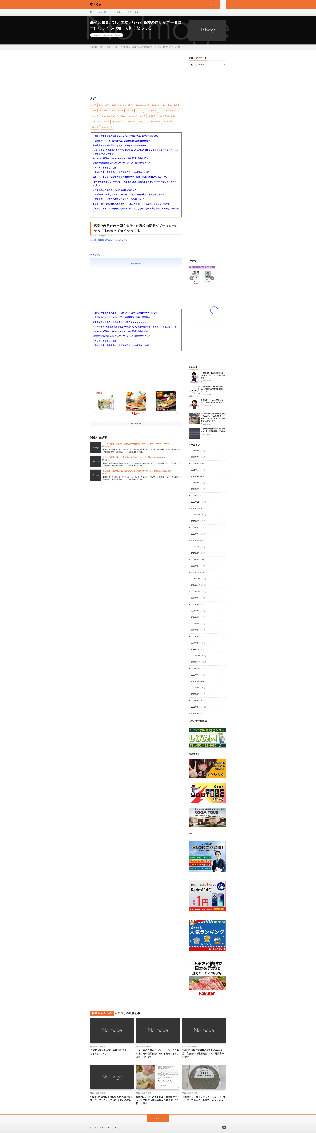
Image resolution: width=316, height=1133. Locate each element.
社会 (136, 12)
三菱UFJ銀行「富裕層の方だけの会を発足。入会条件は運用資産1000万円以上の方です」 (203, 1053)
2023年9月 (195, 675)
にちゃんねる (150, 111)
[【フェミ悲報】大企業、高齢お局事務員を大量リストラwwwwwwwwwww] (95, 447)
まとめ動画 (101, 12)
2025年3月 (195, 560)
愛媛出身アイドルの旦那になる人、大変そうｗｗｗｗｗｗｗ (119, 145)
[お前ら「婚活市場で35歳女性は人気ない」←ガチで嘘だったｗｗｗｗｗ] (95, 461)
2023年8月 (195, 681)
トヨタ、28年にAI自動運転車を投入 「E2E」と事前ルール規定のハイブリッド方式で (131, 204)
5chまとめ (104, 111)
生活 (129, 12)
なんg (129, 111)
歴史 (131, 122)
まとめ (94, 116)
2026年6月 (195, 463)
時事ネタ (120, 12)
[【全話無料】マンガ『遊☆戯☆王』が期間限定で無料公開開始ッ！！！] (194, 391)
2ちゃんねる (173, 105)
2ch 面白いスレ (158, 105)
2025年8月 (195, 528)
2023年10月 (195, 669)
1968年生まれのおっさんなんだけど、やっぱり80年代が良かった (122, 163)
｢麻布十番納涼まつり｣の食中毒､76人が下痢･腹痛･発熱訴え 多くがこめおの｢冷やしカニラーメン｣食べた (134, 183)
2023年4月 (195, 707)
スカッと (132, 116)
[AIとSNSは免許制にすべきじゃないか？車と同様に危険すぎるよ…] (194, 433)
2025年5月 (195, 547)
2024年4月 (195, 630)
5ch (93, 111)
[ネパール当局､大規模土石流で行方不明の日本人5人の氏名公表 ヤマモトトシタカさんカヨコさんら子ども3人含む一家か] (194, 418)
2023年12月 (195, 656)
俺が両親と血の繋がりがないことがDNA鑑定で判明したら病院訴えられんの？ (137, 471)
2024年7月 (195, 611)
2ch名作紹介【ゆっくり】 (122, 105)
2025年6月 (195, 540)
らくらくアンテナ (111, 1127)
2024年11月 (195, 585)
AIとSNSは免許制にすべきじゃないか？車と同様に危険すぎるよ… (122, 158)
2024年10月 (195, 592)
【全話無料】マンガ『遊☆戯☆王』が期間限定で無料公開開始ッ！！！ (124, 141)
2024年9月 (195, 598)
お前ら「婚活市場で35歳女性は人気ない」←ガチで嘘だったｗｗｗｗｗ (134, 457)
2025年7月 (195, 534)
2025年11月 (195, 508)
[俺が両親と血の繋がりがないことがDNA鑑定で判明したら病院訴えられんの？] (95, 475)
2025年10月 (195, 515)
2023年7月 (195, 688)
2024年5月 (195, 624)
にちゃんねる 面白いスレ (170, 111)
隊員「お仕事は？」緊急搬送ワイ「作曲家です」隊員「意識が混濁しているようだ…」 (131, 177)
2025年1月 (195, 572)
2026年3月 (195, 483)
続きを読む (95, 255)
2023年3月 (195, 713)
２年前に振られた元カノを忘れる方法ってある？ (114, 190)
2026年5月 (195, 470)
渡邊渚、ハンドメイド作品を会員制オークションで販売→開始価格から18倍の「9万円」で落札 (158, 1100)
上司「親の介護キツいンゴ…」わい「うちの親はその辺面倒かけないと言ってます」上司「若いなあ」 (158, 1053)
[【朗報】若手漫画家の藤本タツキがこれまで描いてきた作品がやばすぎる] (194, 377)
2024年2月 (195, 643)
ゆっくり (106, 116)
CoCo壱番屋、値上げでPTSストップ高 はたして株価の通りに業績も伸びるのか (128, 195)
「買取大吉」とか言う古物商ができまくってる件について (118, 199)
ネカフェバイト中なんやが (104, 168)
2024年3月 (195, 636)
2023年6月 (195, 694)
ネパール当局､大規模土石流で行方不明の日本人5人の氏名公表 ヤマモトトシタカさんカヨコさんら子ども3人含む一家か (135, 152)
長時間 (94, 127)
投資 (111, 12)
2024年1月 (195, 649)
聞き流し (168, 122)
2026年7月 (195, 457)
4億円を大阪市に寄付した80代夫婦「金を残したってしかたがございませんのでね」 (112, 1098)
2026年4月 (195, 476)
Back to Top (158, 1119)
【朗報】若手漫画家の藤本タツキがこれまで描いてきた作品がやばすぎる (125, 136)
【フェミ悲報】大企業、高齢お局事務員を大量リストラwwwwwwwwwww (135, 444)
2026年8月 (195, 451)
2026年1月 (195, 496)
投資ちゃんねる (109, 35)
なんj (138, 111)
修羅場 (151, 116)
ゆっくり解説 (119, 116)
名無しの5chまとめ (167, 116)
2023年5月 (195, 701)
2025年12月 (195, 502)
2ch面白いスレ (142, 105)
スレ (142, 116)
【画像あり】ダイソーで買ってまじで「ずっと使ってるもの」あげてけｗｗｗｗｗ (204, 1098)
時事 (106, 122)
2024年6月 (195, 617)
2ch (93, 105)
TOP (91, 12)
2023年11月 (195, 662)
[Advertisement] (136, 74)
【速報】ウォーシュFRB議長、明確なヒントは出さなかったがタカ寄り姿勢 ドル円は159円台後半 (136, 210)
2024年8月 (195, 604)
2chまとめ (104, 105)
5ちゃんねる (117, 111)
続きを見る (136, 264)
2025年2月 (195, 566)
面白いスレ (107, 127)
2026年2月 (195, 489)
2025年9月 (195, 521)
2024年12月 (195, 579)
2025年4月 (195, 553)
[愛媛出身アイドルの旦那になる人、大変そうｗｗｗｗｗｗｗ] (194, 404)
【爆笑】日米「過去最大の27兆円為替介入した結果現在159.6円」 (122, 172)
